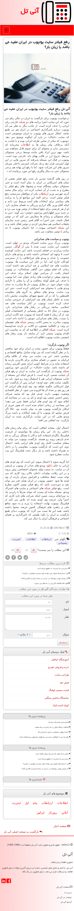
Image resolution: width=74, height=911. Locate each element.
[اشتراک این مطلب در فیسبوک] (13, 557)
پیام (35, 803)
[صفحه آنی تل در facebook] (8, 882)
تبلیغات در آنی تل (64, 897)
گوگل (17, 246)
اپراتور (40, 812)
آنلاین (64, 812)
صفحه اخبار (60, 826)
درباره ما (68, 893)
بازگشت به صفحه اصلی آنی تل (21, 831)
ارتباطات (43, 193)
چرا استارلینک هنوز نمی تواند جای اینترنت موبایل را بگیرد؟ (45, 573)
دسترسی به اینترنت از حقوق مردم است (52, 568)
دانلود (49, 465)
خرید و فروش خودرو (58, 667)
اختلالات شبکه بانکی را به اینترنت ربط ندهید (52, 727)
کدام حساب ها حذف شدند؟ (58, 722)
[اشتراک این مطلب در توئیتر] (19, 557)
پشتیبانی (62, 543)
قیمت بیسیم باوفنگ (59, 690)
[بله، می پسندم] (34, 550)
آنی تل (30, 11)
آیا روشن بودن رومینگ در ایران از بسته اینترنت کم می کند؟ (44, 578)
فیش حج (64, 682)
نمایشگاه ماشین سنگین (57, 697)
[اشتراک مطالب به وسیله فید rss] (7, 557)
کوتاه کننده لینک (61, 705)
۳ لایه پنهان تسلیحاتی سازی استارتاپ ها (53, 732)
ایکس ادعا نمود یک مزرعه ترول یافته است (52, 754)
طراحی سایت (62, 674)
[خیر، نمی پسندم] (18, 550)
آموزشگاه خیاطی (60, 659)
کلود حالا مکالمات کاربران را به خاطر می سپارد (51, 583)
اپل (27, 803)
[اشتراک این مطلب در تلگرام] (25, 557)
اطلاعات (25, 144)
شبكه (22, 122)
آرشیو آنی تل (66, 902)
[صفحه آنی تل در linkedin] (3, 882)
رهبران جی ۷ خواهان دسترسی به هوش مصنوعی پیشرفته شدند (44, 737)
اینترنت (16, 539)
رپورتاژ (53, 812)
